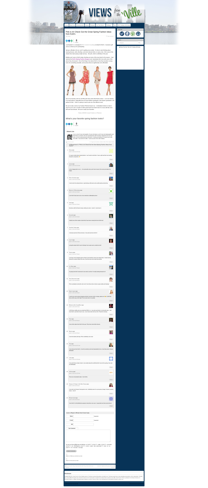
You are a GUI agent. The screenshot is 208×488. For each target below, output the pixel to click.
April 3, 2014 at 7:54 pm (74, 268)
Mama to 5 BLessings (74, 190)
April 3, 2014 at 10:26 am (74, 151)
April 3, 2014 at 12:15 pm (74, 165)
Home (66, 25)
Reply (111, 159)
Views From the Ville (74, 483)
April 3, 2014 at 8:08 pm (74, 280)
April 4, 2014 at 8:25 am (74, 399)
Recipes (92, 25)
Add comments (111, 36)
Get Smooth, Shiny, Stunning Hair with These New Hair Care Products (79, 466)
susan (70, 164)
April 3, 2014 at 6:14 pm (74, 241)
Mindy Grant (72, 397)
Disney (87, 25)
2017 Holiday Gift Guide (124, 25)
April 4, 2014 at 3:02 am (74, 385)
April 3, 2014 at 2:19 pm (74, 204)
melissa (71, 371)
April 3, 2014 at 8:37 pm (74, 306)
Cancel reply (86, 412)
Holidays (109, 25)
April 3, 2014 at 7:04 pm (74, 254)
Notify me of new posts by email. (72, 460)
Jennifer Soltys (73, 227)
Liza (73, 141)
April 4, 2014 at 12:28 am (74, 373)
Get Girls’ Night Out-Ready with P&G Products (106, 466)
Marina (70, 331)
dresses (98, 141)
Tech (115, 25)
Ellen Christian (73, 177)
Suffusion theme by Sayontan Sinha (136, 483)
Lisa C (70, 240)
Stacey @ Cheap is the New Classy (77, 384)
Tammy (71, 252)
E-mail (71, 420)
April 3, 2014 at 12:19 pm (74, 179)
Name (71, 416)
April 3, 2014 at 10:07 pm (74, 345)
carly (70, 357)
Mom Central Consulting (88, 44)
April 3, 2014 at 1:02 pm (74, 192)
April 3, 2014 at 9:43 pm (74, 333)
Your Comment (71, 428)
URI (72, 424)
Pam (70, 319)
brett (70, 202)
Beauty (69, 36)
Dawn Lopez (72, 291)
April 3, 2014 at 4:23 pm (74, 216)
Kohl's (104, 141)
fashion (101, 141)
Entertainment (80, 25)
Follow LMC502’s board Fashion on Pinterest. (90, 113)
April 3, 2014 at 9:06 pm (74, 320)
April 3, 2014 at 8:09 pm (74, 292)
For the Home (100, 25)
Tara (70, 343)
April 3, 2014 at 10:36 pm (74, 359)
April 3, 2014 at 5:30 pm (74, 229)
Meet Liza (72, 25)
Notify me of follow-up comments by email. (74, 455)
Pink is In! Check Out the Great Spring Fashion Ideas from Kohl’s (88, 33)
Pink (107, 141)
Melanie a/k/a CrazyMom (75, 305)
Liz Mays (71, 266)
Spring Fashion (111, 141)
